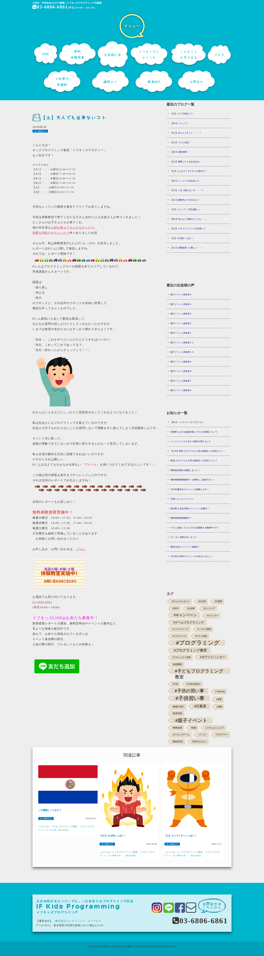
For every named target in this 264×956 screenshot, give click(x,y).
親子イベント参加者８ (181, 371)
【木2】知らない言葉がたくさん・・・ (189, 219)
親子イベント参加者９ (181, 361)
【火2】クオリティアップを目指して (188, 228)
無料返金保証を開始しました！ (185, 470)
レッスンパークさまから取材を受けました (190, 441)
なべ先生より (40, 131)
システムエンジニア (214, 728)
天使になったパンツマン (182, 499)
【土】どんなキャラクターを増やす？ (188, 171)
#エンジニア (209, 608)
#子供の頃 (220, 692)
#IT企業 (202, 601)
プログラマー (221, 734)
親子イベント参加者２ (181, 323)
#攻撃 (219, 699)
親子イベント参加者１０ (182, 352)
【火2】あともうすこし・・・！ (185, 133)
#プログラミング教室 (190, 650)
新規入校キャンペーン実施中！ (185, 547)
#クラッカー (212, 616)
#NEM (175, 608)
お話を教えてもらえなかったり (72, 227)
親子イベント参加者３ (181, 313)
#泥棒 (219, 707)
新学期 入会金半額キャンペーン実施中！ (189, 508)
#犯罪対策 (177, 713)
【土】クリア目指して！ (182, 113)
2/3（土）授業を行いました (183, 537)
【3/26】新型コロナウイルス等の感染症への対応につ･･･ (197, 451)
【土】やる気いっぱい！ (182, 238)
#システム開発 (204, 629)
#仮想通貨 (177, 664)
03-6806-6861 (52, 6)
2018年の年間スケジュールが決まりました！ (191, 556)
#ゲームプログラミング (188, 622)
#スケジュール (179, 636)
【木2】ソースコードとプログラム (187, 422)
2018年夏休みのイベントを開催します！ (189, 489)
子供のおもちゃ (199, 741)
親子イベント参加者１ (181, 333)
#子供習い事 (189, 698)
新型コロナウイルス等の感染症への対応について (193, 460)
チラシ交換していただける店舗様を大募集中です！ (194, 527)
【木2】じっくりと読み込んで (184, 181)
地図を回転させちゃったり (51, 232)
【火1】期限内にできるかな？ (184, 200)
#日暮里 (200, 706)
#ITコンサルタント (181, 601)
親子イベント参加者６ (181, 390)
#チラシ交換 (201, 636)
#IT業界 (218, 601)
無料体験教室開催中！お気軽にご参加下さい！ (192, 479)
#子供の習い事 (189, 690)
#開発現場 (177, 728)
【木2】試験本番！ (179, 152)
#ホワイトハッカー (212, 657)
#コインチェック (180, 629)
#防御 (193, 728)
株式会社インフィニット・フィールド (78, 920)
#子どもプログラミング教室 (199, 671)
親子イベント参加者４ (181, 304)
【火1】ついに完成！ (180, 142)
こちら (80, 549)
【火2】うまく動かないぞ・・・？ (187, 190)
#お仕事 (191, 608)
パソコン (202, 734)
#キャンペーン (185, 615)
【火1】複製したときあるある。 (185, 161)
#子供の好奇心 (193, 684)
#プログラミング (198, 643)
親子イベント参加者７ (181, 381)
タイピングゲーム (180, 734)
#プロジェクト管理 (181, 657)
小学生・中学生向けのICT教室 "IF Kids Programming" (129, 946)
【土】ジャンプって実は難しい (185, 209)
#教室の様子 (178, 707)
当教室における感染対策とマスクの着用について (193, 432)
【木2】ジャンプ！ (179, 123)
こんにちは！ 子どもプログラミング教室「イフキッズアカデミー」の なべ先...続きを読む (66, 828)
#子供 (175, 684)
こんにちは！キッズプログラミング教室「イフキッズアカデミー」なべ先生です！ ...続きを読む (127, 854)
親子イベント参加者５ (181, 294)
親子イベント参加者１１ (182, 342)
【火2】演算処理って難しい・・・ (187, 247)
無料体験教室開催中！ (181, 518)
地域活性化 (177, 741)
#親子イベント (191, 720)
